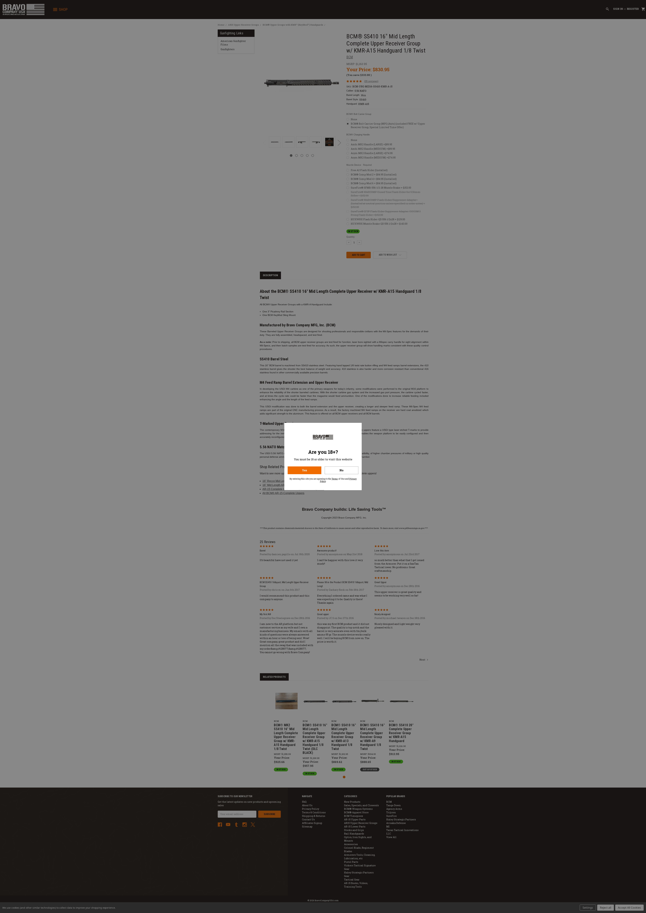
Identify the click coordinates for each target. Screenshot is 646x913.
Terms (335, 478)
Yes (304, 470)
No (341, 470)
